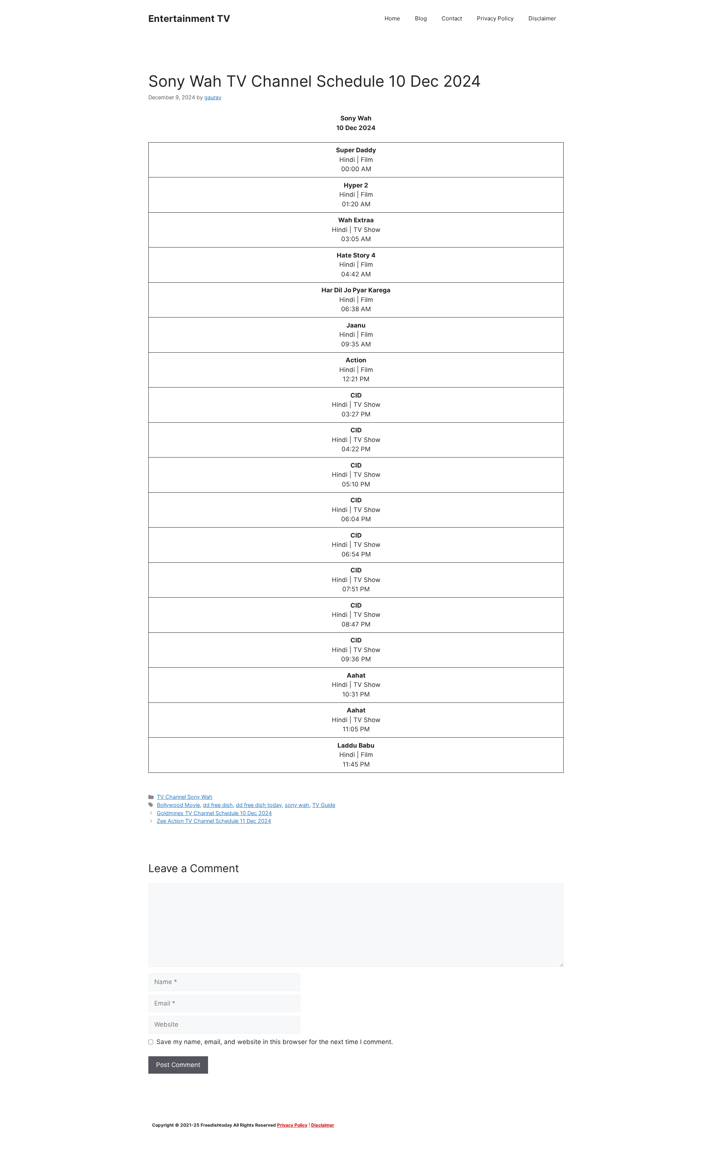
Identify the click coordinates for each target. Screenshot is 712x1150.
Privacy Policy (495, 18)
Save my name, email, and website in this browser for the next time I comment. (274, 1042)
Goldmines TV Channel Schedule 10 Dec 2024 (214, 813)
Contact (452, 18)
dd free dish (218, 805)
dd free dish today (259, 805)
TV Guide (323, 805)
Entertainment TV (189, 18)
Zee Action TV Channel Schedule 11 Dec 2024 (214, 821)
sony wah (297, 805)
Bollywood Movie (178, 805)
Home (392, 18)
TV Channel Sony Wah (184, 797)
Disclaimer (542, 18)
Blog (421, 18)
